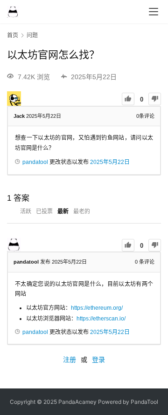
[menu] (153, 11)
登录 (98, 359)
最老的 (81, 211)
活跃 (25, 211)
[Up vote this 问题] (128, 99)
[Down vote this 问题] (154, 99)
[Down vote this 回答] (154, 245)
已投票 (44, 211)
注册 (69, 359)
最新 (63, 211)
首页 (12, 35)
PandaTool (144, 401)
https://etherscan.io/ (101, 318)
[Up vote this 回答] (128, 245)
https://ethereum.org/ (97, 308)
